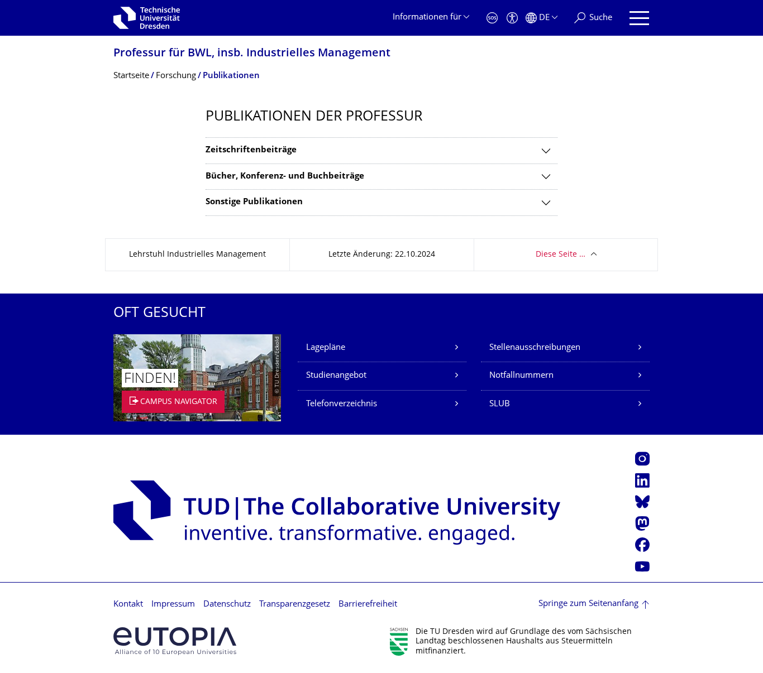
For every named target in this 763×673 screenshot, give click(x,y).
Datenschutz (227, 604)
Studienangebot (336, 376)
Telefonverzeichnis (341, 404)
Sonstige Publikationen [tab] (254, 202)
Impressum (173, 604)
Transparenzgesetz (294, 604)
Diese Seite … (560, 254)
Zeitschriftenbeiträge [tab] (251, 150)
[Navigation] (639, 18)
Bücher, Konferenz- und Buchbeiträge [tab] (285, 176)
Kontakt (128, 604)
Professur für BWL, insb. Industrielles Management (251, 54)
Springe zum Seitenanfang (588, 604)
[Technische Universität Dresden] (146, 18)
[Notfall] (492, 18)
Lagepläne (325, 348)
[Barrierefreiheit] (512, 18)
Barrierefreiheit (367, 604)
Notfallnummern (521, 376)
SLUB (499, 404)
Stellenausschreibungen (534, 348)
